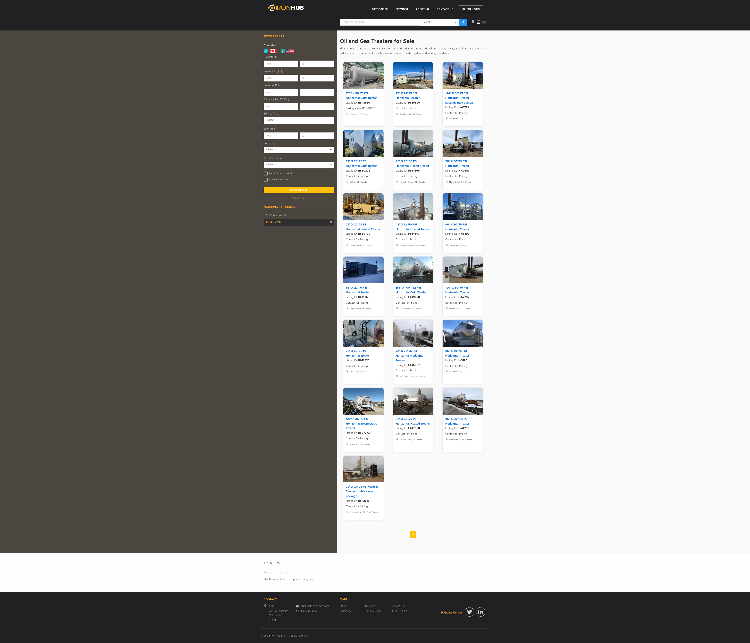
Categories (380, 9)
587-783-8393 (309, 610)
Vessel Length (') (273, 71)
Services (402, 9)
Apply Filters (299, 190)
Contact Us (445, 9)
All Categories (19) (276, 215)
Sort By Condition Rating (282, 173)
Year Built (269, 129)
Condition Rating (273, 158)
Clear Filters (299, 198)
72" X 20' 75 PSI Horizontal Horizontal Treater (410, 356)
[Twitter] (469, 612)
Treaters (273, 222)
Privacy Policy (399, 610)
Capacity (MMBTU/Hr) (276, 99)
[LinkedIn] (480, 612)
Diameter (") (270, 57)
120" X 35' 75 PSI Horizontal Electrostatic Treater (361, 424)
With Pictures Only (278, 179)
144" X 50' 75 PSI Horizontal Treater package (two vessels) (459, 98)
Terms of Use (373, 610)
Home (343, 606)
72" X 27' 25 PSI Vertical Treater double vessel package (362, 491)
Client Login (471, 9)
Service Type (271, 113)
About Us (422, 9)
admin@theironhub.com (315, 606)
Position (268, 143)
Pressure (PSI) (271, 85)
